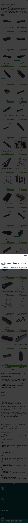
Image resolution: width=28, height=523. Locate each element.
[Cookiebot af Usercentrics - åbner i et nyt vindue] (24, 255)
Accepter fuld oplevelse (23, 267)
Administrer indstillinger (13, 267)
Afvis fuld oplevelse (5, 267)
